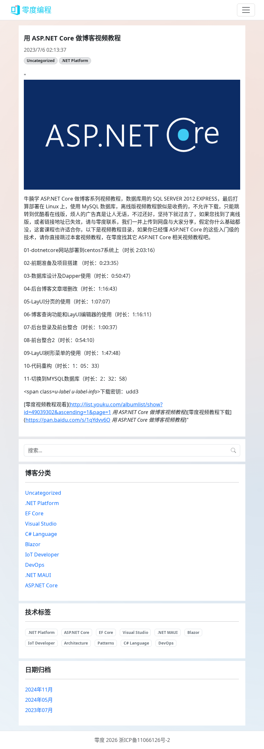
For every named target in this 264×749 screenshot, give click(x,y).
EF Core (34, 513)
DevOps (34, 564)
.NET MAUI (38, 575)
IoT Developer (42, 554)
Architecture (76, 643)
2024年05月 (39, 699)
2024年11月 (39, 689)
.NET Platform (74, 60)
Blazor (33, 544)
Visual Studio (41, 523)
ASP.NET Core (41, 585)
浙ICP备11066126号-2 (144, 740)
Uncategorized (41, 60)
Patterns (106, 643)
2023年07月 (39, 710)
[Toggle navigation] (246, 10)
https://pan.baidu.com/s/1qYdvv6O (67, 419)
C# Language (41, 533)
